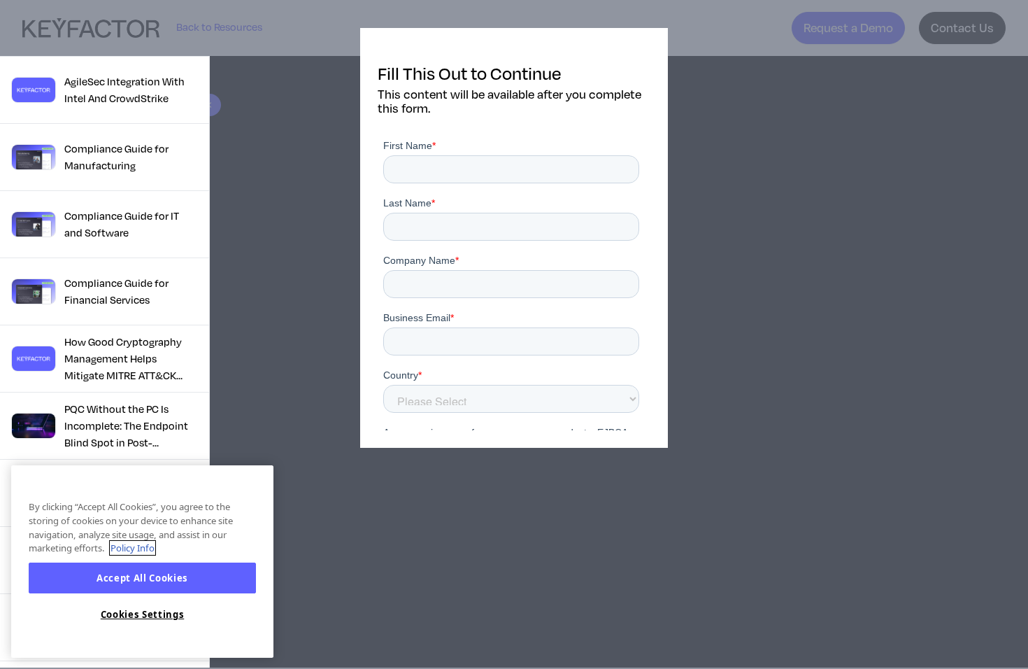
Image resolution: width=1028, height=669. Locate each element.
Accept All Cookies (142, 578)
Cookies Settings (143, 615)
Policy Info (132, 548)
